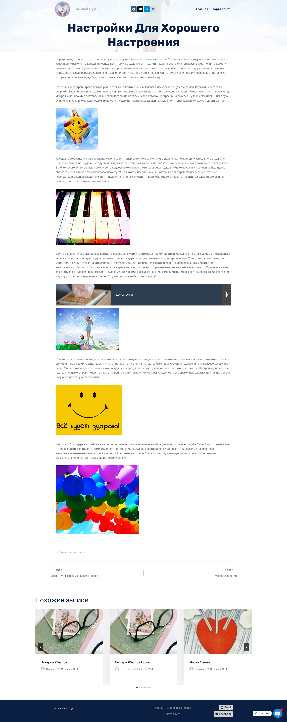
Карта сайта (221, 9)
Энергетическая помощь (71, 552)
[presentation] (69, 631)
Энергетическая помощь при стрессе (74, 573)
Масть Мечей (199, 662)
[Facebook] (134, 9)
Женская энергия (226, 573)
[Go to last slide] (40, 647)
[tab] (137, 687)
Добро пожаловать (179, 707)
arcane (52, 669)
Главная (202, 9)
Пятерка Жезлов (54, 662)
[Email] (140, 9)
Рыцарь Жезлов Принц (133, 662)
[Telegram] (147, 9)
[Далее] (246, 647)
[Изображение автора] (43, 669)
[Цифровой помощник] (153, 9)
